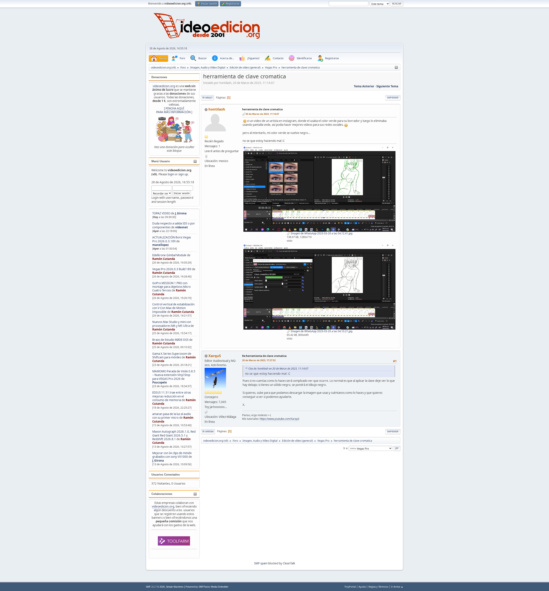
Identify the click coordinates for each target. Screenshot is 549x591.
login (171, 174)
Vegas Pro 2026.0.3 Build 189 (171, 269)
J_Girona (181, 213)
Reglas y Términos (378, 586)
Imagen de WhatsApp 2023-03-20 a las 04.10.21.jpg (321, 331)
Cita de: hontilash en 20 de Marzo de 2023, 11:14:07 (278, 368)
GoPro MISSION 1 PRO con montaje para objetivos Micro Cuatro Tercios (171, 286)
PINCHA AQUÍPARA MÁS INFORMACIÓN (173, 110)
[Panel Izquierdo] (396, 67)
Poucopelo (159, 382)
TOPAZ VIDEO (161, 213)
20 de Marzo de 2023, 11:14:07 (262, 113)
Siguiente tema (387, 86)
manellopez (160, 245)
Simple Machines (175, 586)
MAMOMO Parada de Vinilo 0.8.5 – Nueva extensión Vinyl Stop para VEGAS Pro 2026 (173, 375)
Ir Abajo (207, 97)
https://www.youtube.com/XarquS (279, 419)
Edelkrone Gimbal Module (169, 255)
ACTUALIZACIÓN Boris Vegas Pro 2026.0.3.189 (171, 239)
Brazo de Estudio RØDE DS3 (170, 340)
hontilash (216, 109)
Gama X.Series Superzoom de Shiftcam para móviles (171, 355)
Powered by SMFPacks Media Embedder (207, 586)
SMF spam (260, 563)
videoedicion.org (164, 86)
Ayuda (362, 586)
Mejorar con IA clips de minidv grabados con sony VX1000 (172, 455)
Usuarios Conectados (165, 474)
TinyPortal (350, 586)
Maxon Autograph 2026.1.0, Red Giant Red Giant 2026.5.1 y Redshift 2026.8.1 (174, 435)
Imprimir (392, 97)
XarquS (214, 355)
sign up (183, 174)
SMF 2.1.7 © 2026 (155, 586)
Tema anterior (364, 86)
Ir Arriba (208, 431)
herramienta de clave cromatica (262, 109)
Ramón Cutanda (163, 259)
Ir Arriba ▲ (397, 586)
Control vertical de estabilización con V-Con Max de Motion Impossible (173, 308)
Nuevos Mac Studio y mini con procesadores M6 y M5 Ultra (171, 323)
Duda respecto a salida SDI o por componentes (173, 225)
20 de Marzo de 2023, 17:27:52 (259, 360)
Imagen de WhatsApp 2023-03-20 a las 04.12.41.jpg (321, 233)
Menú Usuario (160, 161)
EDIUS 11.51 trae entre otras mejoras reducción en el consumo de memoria (171, 396)
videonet (181, 227)
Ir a (345, 448)
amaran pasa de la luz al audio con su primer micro (171, 416)
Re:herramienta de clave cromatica (264, 356)
